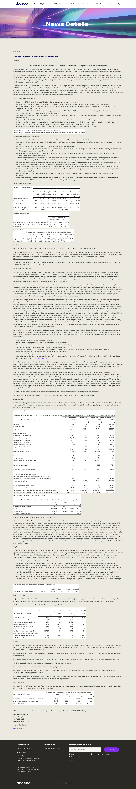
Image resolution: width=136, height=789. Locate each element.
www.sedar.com (105, 254)
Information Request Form (51, 748)
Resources (113, 4)
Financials (95, 4)
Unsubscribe (72, 760)
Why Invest (44, 4)
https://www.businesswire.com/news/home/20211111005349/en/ (64, 711)
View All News (17, 51)
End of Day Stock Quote (79, 757)
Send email (22, 752)
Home (36, 4)
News (51, 4)
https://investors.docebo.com (23, 259)
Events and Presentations (67, 4)
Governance (104, 4)
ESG (55, 4)
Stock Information (84, 4)
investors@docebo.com (21, 721)
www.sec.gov (17, 257)
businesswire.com (36, 711)
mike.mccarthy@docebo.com (26, 760)
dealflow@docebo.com (24, 771)
